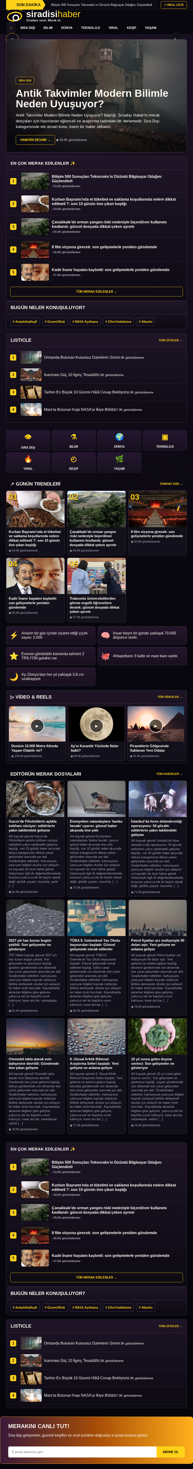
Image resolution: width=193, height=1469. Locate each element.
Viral (113, 28)
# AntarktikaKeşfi (25, 321)
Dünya (66, 28)
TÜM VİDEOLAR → (169, 697)
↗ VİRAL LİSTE (174, 5)
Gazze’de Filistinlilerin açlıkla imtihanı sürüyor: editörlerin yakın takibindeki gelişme (32, 825)
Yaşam (151, 28)
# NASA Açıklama (85, 321)
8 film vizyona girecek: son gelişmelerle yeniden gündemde (157, 534)
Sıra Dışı (27, 28)
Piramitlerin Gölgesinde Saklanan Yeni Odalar (149, 748)
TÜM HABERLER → (169, 774)
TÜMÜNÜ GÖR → (171, 484)
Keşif (132, 28)
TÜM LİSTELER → (170, 340)
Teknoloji (90, 28)
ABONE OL (171, 1452)
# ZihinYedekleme (118, 321)
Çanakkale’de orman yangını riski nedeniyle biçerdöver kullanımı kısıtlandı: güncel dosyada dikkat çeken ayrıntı (93, 538)
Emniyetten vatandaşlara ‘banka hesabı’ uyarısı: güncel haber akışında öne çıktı (96, 825)
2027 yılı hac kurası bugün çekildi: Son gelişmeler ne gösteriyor (30, 944)
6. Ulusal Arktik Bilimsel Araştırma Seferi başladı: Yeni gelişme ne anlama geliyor (94, 1063)
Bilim (48, 28)
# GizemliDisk (55, 321)
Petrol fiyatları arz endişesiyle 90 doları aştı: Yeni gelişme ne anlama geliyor (157, 944)
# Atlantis (146, 321)
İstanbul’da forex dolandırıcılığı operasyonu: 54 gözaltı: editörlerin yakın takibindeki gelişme (156, 827)
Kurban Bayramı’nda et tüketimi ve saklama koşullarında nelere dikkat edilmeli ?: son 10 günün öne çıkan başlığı (35, 538)
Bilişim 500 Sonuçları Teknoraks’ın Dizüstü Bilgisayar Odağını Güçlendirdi (101, 5)
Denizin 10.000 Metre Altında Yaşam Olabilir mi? (34, 748)
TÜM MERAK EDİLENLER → (96, 291)
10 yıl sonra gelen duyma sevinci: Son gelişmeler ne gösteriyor (152, 1063)
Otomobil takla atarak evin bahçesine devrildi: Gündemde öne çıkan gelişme (34, 1063)
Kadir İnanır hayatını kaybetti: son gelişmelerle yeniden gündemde (33, 602)
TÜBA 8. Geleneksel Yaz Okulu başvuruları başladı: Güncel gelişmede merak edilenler (95, 944)
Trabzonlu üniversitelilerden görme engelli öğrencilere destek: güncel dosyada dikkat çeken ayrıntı (94, 605)
